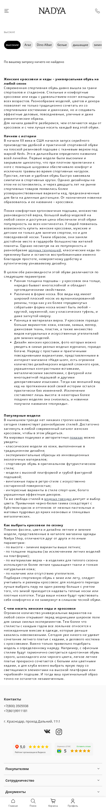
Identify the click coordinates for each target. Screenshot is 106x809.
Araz (27, 45)
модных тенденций (45, 250)
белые (62, 45)
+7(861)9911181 (16, 710)
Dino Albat (44, 45)
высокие (12, 45)
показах (76, 437)
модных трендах (58, 499)
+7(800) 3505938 (16, 705)
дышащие (80, 45)
